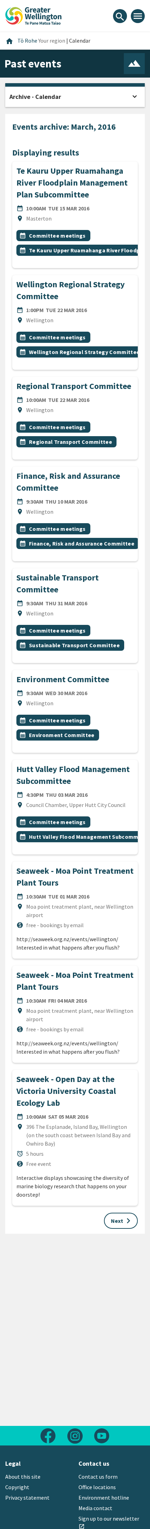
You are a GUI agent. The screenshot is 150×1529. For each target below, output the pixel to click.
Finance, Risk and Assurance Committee (81, 543)
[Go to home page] (33, 15)
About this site (22, 1476)
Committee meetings (57, 235)
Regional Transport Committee (73, 386)
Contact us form (98, 1476)
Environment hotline (103, 1497)
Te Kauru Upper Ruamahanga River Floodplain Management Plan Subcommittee (72, 182)
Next (122, 1221)
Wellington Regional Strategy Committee (84, 351)
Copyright (17, 1487)
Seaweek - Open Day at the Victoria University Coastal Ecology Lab (66, 1091)
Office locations (97, 1487)
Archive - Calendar (35, 97)
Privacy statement (27, 1497)
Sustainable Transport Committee (74, 645)
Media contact (95, 1508)
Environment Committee (62, 679)
